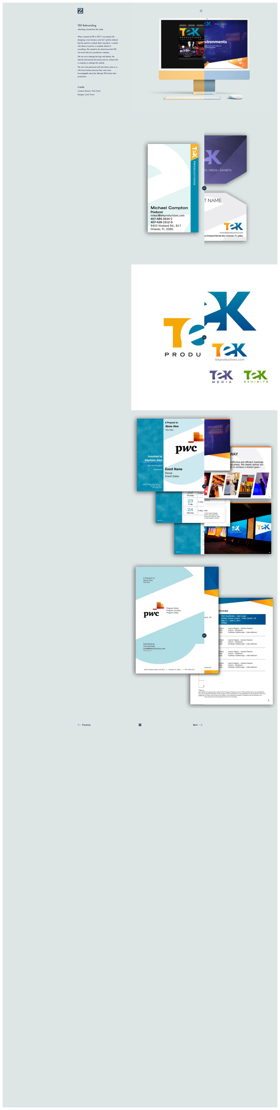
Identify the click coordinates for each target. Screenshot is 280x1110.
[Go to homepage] (80, 11)
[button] (201, 10)
